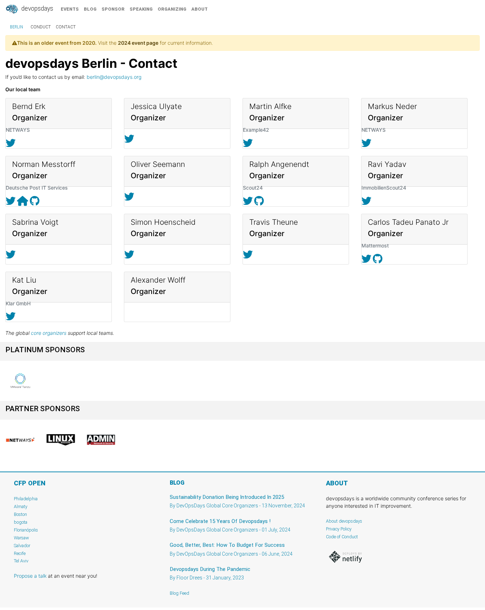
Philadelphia (26, 498)
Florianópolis (26, 530)
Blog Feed (179, 593)
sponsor (113, 9)
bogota (20, 522)
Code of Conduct (342, 536)
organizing (172, 9)
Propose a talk (30, 576)
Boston (20, 514)
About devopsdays (344, 521)
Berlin (16, 26)
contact (66, 26)
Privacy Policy (339, 529)
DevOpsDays (36, 8)
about (199, 9)
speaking (141, 9)
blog (90, 9)
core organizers (48, 333)
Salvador (22, 545)
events (70, 9)
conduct (41, 26)
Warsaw (21, 537)
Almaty (20, 506)
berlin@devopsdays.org (114, 77)
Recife (20, 553)
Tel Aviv (21, 560)
